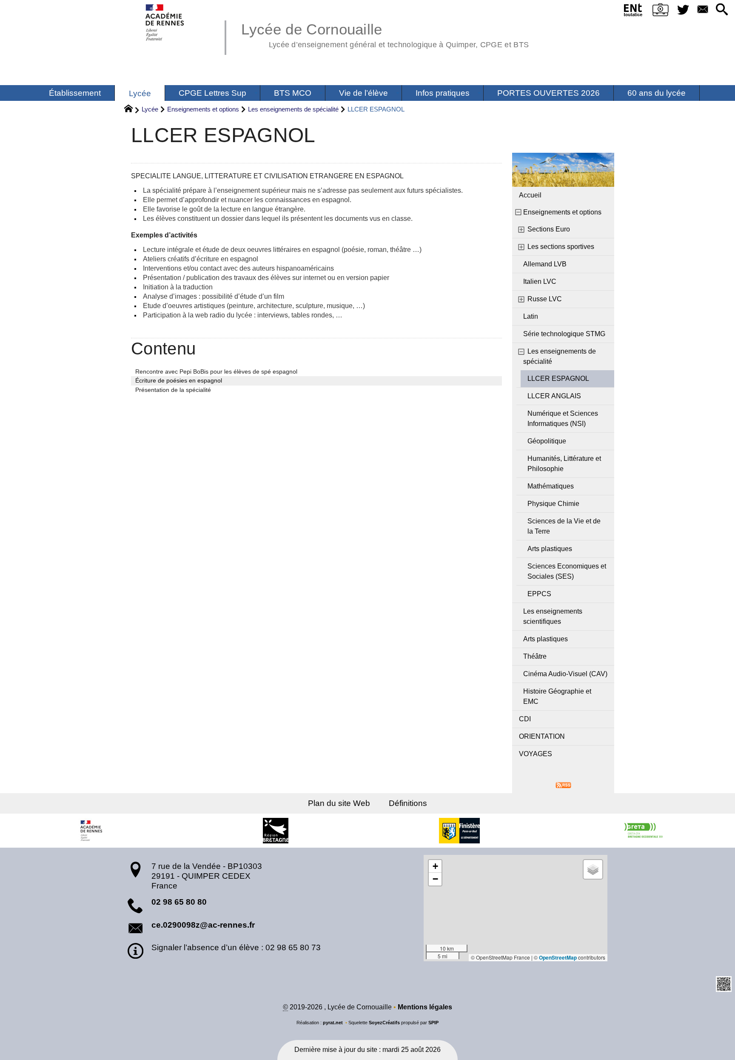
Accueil (530, 195)
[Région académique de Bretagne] (92, 831)
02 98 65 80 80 (179, 901)
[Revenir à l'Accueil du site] (132, 109)
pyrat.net (333, 1022)
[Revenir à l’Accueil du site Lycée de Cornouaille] (165, 22)
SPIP (433, 1022)
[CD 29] (459, 831)
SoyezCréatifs (384, 1022)
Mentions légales (425, 1007)
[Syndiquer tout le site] (563, 784)
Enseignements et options (203, 109)
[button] (722, 10)
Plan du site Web (339, 803)
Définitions (408, 803)
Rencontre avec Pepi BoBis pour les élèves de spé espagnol (216, 371)
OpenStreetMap (558, 957)
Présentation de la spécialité (173, 389)
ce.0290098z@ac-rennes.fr (203, 924)
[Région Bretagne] (275, 831)
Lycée (150, 109)
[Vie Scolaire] (661, 11)
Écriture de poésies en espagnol (178, 380)
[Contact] (702, 10)
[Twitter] (683, 10)
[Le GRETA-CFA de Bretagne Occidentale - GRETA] (643, 831)
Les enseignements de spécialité (293, 109)
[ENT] (633, 11)
